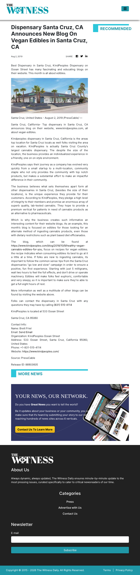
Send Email (25, 332)
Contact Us (70, 513)
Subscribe (70, 550)
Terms (107, 570)
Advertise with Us (70, 507)
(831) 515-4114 (63, 304)
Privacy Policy (124, 570)
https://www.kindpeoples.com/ (40, 351)
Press (70, 501)
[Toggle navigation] (125, 8)
